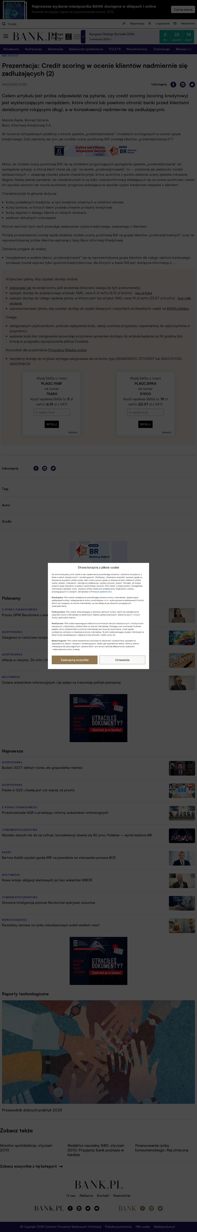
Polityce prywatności (101, 591)
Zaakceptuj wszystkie (75, 660)
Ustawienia (122, 660)
